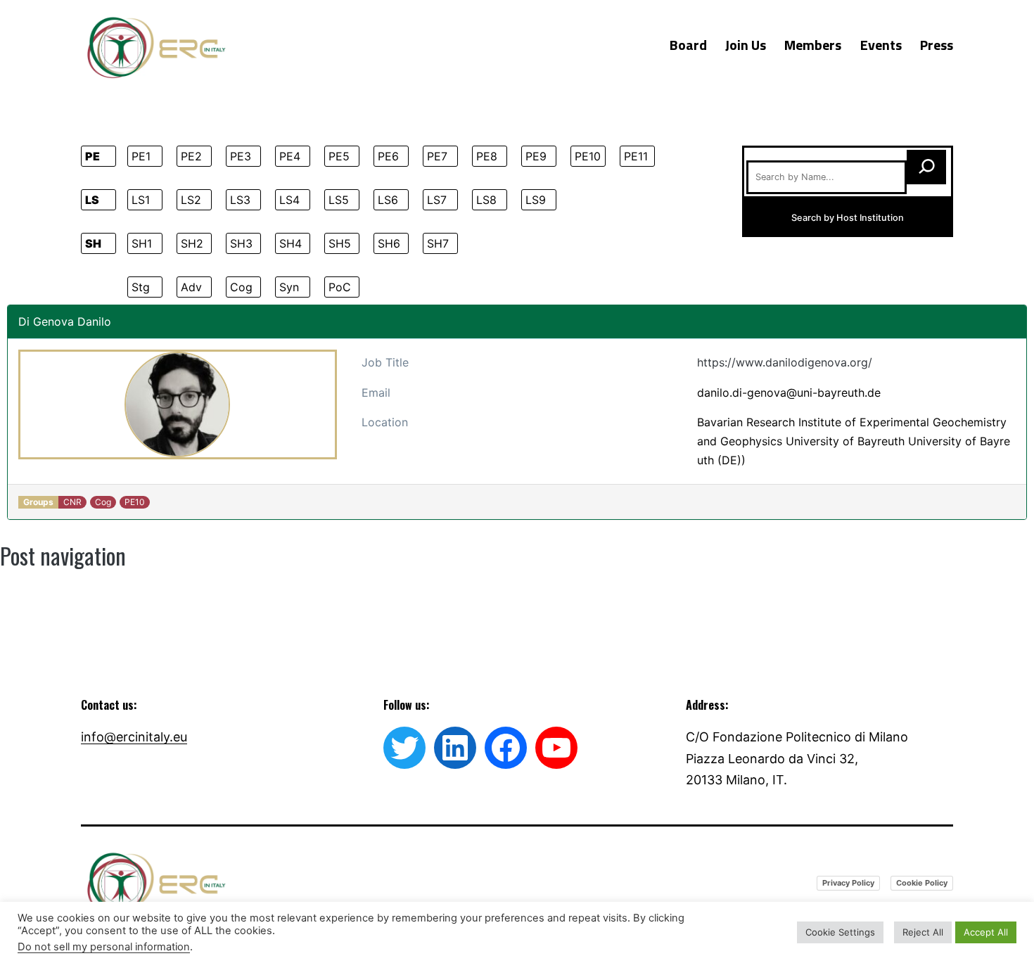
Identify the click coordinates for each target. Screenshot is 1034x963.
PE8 (486, 156)
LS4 (289, 200)
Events (881, 45)
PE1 (141, 156)
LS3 (240, 200)
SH (93, 243)
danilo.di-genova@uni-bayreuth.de (789, 392)
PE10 (588, 156)
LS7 (437, 200)
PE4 (289, 156)
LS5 (338, 200)
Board (688, 45)
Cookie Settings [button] (840, 932)
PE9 (536, 156)
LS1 (141, 200)
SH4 (290, 243)
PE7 (437, 156)
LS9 (535, 200)
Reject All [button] (922, 932)
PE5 (339, 156)
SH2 (192, 243)
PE (92, 156)
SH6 (389, 243)
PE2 (191, 156)
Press (936, 45)
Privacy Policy (848, 883)
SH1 (142, 243)
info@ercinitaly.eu (134, 736)
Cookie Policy (921, 883)
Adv (191, 287)
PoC (339, 287)
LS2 (191, 200)
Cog (241, 287)
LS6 (388, 200)
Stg (141, 287)
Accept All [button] (986, 932)
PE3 (240, 156)
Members (812, 45)
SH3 (241, 243)
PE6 (388, 156)
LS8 (486, 200)
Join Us (745, 45)
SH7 (438, 243)
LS (92, 200)
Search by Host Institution (847, 217)
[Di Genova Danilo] (177, 404)
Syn (289, 287)
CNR (72, 502)
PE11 (636, 156)
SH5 (339, 243)
